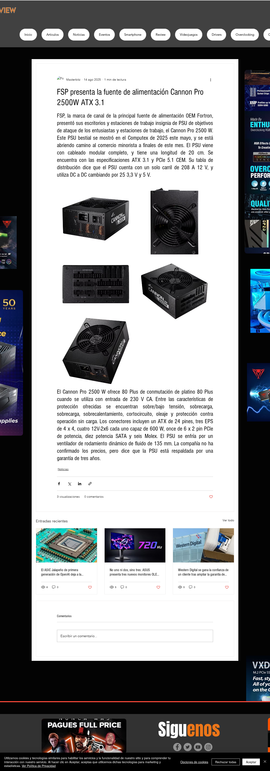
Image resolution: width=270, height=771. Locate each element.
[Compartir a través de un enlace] (90, 484)
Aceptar (251, 762)
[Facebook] (177, 747)
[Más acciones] (210, 79)
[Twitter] (188, 747)
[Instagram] (208, 747)
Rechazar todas (225, 762)
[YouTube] (198, 747)
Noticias (63, 469)
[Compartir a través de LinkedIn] (80, 484)
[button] (161, 34)
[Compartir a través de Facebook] (59, 484)
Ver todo (228, 520)
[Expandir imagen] (96, 218)
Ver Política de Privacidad (39, 766)
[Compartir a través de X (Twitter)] (69, 484)
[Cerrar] (264, 762)
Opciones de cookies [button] (194, 762)
